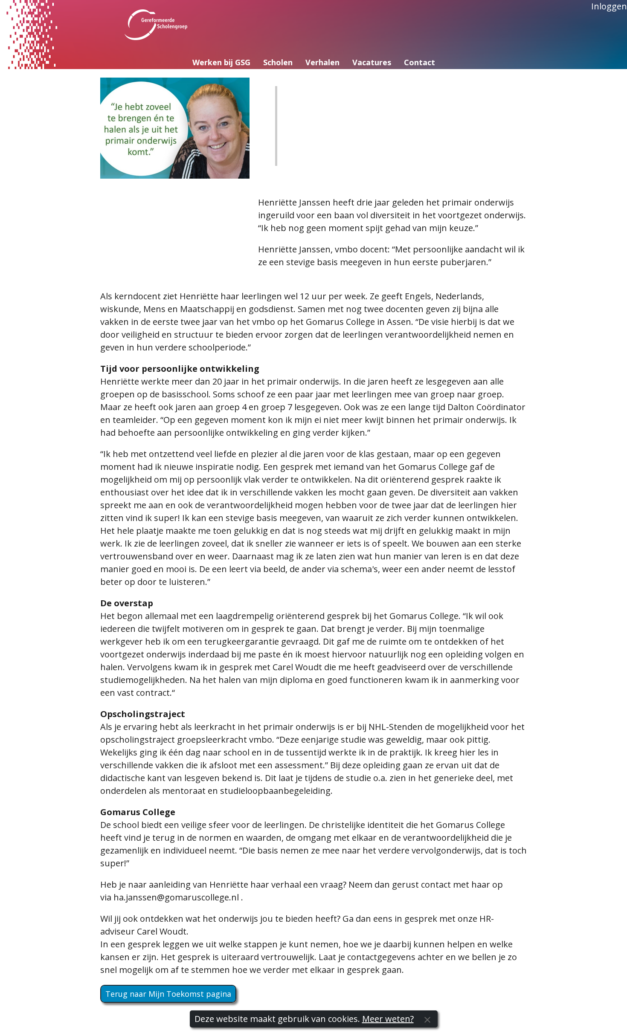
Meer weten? (388, 1018)
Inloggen (609, 6)
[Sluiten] (427, 1019)
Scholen (278, 62)
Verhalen (322, 62)
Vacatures (371, 62)
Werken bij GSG (221, 62)
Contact (419, 62)
